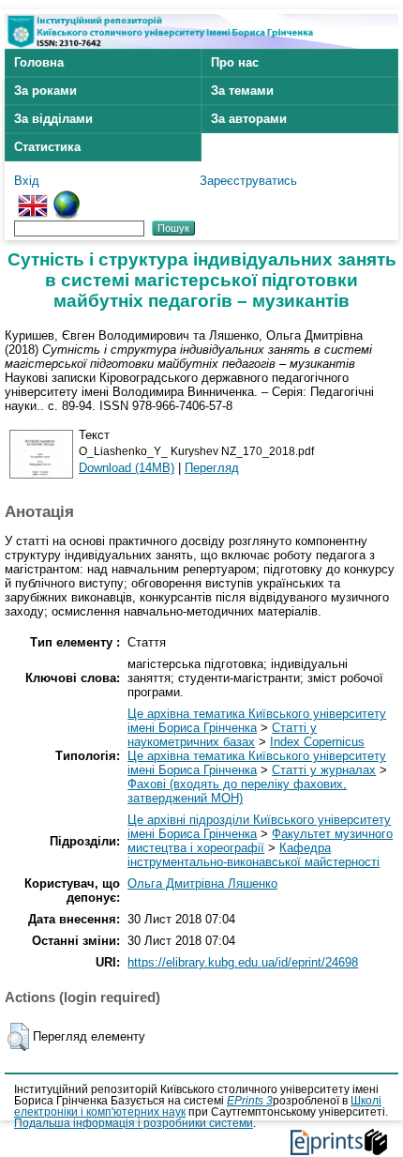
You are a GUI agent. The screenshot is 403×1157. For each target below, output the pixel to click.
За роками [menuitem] (45, 91)
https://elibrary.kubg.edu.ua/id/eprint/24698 (242, 962)
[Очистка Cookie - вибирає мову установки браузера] (67, 197)
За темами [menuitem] (242, 91)
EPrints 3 (250, 1100)
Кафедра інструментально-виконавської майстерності (253, 855)
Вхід (26, 181)
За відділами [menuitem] (53, 119)
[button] (18, 1037)
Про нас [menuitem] (235, 62)
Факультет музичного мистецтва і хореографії (260, 841)
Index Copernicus (317, 742)
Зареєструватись (248, 181)
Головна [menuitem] (39, 62)
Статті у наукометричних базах (222, 735)
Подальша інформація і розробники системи (133, 1123)
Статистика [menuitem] (47, 147)
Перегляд (212, 468)
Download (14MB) (126, 468)
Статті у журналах (324, 770)
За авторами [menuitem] (249, 119)
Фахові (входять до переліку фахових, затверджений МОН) (237, 791)
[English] (33, 197)
